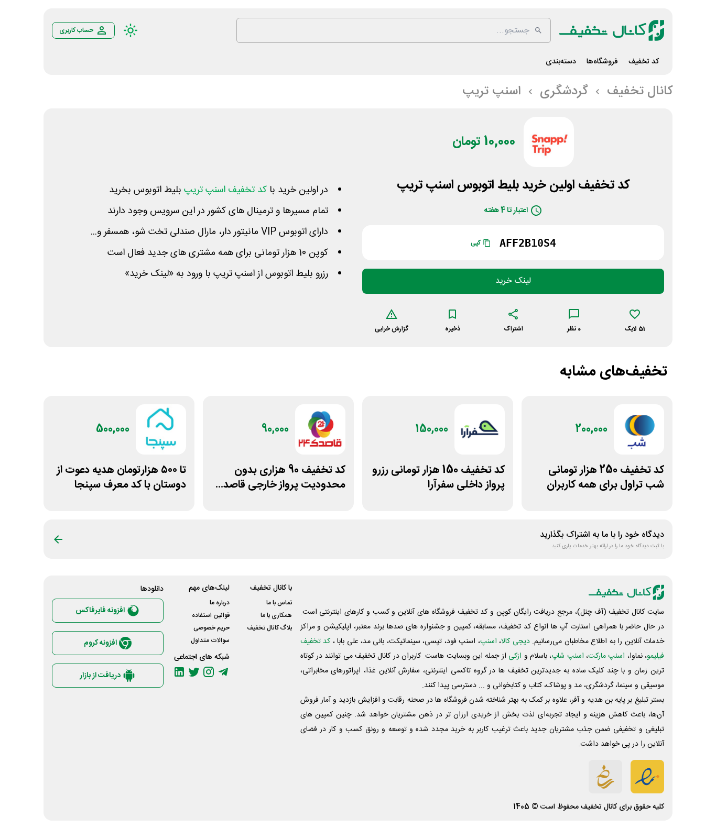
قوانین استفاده (211, 615)
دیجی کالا (515, 641)
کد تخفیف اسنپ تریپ (225, 190)
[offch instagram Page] (208, 672)
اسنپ (488, 641)
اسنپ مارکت (606, 656)
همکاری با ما (276, 615)
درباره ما (220, 603)
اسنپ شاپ (567, 656)
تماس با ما (279, 603)
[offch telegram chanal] (223, 672)
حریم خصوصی (211, 628)
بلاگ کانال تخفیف (269, 628)
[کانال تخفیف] (611, 30)
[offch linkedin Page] (179, 672)
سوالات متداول (210, 640)
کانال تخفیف (599, 807)
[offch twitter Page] (194, 672)
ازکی (515, 656)
